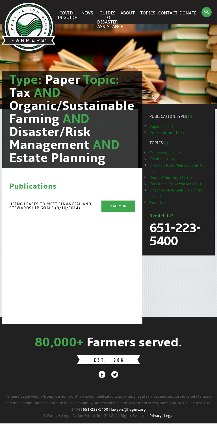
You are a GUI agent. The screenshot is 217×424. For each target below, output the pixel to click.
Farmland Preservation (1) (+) (177, 183)
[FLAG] (29, 12)
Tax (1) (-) (159, 202)
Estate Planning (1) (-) (170, 177)
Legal (168, 416)
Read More (118, 206)
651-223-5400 (95, 410)
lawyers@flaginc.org (128, 410)
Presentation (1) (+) (168, 132)
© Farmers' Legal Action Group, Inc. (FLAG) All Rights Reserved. (96, 416)
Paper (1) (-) (161, 126)
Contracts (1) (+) (165, 152)
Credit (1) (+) (162, 158)
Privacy (155, 416)
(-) (190, 117)
